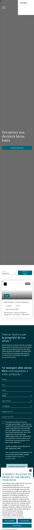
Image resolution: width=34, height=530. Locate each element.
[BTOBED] (26, 7)
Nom (3, 385)
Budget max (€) (7, 411)
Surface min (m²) (8, 417)
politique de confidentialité (14, 458)
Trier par (4, 271)
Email (3, 390)
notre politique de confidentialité (13, 517)
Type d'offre (5, 394)
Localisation (6, 406)
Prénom (4, 379)
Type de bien (6, 401)
